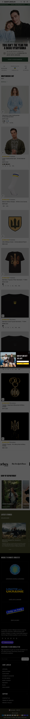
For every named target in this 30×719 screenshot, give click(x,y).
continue (23, 363)
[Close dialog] (29, 352)
